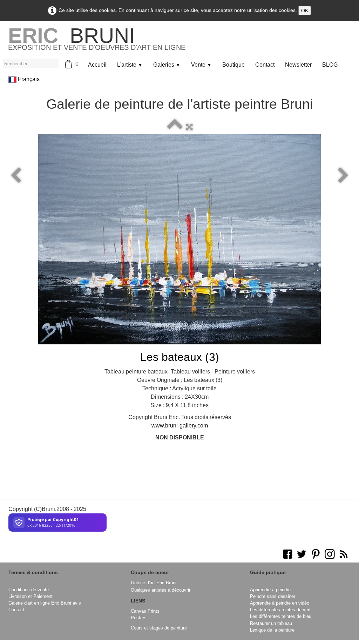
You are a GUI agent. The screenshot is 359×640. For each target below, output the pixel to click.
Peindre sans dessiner (272, 596)
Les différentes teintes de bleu (280, 616)
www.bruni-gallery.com (179, 426)
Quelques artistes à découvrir (160, 590)
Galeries (167, 65)
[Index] (175, 127)
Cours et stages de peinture (159, 628)
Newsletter (298, 65)
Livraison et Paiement (30, 596)
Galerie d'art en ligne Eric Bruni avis (44, 603)
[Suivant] (343, 175)
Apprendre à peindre (270, 589)
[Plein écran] (189, 127)
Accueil (97, 65)
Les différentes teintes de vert (280, 609)
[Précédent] (16, 175)
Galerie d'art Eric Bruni (153, 582)
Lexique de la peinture (272, 630)
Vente (201, 65)
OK (304, 10)
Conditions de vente (28, 589)
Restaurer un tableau (271, 623)
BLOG (330, 65)
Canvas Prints (145, 611)
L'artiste (130, 65)
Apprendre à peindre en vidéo (279, 603)
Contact (265, 65)
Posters (139, 617)
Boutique (233, 65)
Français (29, 79)
